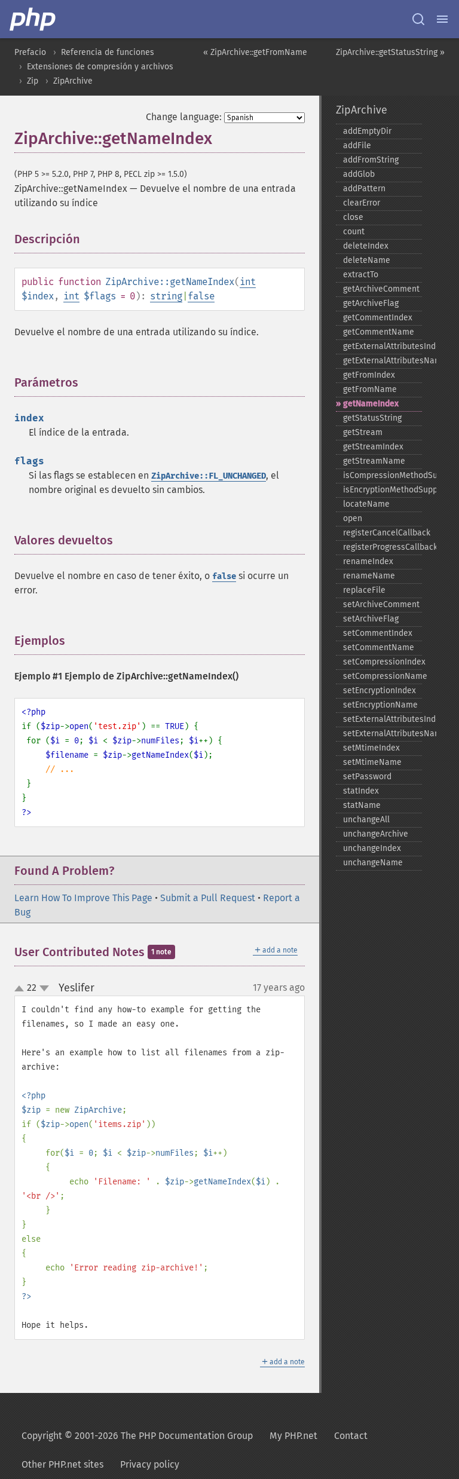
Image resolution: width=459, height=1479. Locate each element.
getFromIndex (369, 375)
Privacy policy (149, 1464)
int (248, 281)
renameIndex (368, 561)
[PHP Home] (33, 19)
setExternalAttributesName (382, 733)
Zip (32, 81)
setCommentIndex (377, 633)
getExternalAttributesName (382, 361)
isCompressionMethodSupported (382, 475)
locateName (366, 504)
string (166, 296)
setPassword (367, 776)
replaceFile (364, 590)
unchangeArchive (375, 834)
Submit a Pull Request (207, 898)
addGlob (359, 174)
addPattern (364, 188)
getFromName (370, 389)
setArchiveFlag (371, 619)
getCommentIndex (377, 318)
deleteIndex (365, 246)
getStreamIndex (373, 447)
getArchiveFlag (371, 303)
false (201, 296)
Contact (351, 1435)
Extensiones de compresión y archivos (100, 67)
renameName (369, 576)
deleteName (366, 260)
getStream (362, 432)
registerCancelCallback (382, 533)
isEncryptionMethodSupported (382, 490)
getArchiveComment (381, 289)
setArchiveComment (381, 604)
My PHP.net (293, 1435)
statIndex (361, 791)
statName (362, 805)
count (354, 231)
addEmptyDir (367, 131)
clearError (361, 203)
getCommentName (378, 332)
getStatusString (372, 418)
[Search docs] (418, 19)
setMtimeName (372, 762)
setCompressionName (382, 676)
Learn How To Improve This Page (83, 898)
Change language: (184, 117)
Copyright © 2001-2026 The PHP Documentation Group (137, 1435)
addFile (357, 145)
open (352, 518)
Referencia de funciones (107, 52)
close (353, 217)
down (44, 988)
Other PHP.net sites (62, 1464)
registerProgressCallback (382, 547)
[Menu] (442, 19)
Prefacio (30, 52)
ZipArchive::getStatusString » (390, 52)
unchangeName (373, 863)
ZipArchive (73, 81)
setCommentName (378, 647)
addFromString (371, 160)
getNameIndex (371, 404)
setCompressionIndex (382, 662)
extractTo (360, 275)
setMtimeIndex (371, 748)
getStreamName (374, 461)
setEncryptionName (380, 705)
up (21, 989)
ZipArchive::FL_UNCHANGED (208, 476)
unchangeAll (366, 819)
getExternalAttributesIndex (382, 346)
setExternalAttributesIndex (382, 719)
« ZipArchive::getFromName (255, 52)
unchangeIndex (372, 848)
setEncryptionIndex (379, 690)
